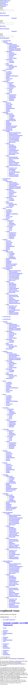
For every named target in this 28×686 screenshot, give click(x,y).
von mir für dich (7, 40)
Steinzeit (11, 159)
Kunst (4, 70)
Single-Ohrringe (13, 58)
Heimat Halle (12, 154)
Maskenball (11, 173)
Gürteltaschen (12, 96)
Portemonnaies (12, 97)
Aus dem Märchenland (14, 172)
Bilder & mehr (9, 113)
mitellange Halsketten (14, 46)
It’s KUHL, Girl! (13, 168)
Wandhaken (9, 123)
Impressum (5, 630)
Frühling (8, 131)
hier (6, 672)
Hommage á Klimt (13, 546)
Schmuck (5, 42)
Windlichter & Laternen (11, 126)
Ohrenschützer (12, 86)
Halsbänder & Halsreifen (15, 50)
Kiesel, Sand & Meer (14, 158)
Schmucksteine (6, 648)
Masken (8, 77)
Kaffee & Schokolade (14, 162)
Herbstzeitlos (12, 161)
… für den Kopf (10, 82)
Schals (10, 90)
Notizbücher (9, 107)
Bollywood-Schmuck (14, 153)
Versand (5, 632)
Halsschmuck (9, 43)
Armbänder (11, 62)
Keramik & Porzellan (11, 120)
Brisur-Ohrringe (13, 54)
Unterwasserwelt (13, 151)
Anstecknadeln (9, 65)
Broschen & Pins (13, 66)
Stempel (8, 109)
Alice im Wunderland (14, 140)
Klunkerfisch (21, 658)
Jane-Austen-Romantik (14, 519)
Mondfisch (5, 646)
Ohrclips (11, 56)
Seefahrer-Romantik (13, 174)
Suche (1, 7)
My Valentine (12, 170)
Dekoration (5, 112)
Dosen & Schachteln (11, 127)
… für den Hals (9, 88)
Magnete (8, 111)
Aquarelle (8, 74)
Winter (7, 166)
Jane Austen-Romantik (14, 136)
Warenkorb (14, 18)
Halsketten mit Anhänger (15, 48)
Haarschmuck (9, 69)
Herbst (7, 155)
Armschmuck (9, 59)
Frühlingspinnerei (13, 516)
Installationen (12, 119)
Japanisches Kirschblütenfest (15, 135)
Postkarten (8, 103)
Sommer (8, 143)
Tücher (10, 89)
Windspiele (8, 124)
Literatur (8, 79)
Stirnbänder (11, 85)
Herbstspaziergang (13, 157)
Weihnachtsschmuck (14, 176)
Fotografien (8, 105)
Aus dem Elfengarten (14, 139)
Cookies (5, 645)
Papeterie (5, 101)
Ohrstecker (11, 55)
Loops (10, 92)
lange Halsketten (13, 47)
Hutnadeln (11, 67)
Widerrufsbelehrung (7, 633)
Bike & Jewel (12, 142)
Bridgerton (11, 144)
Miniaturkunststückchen (14, 165)
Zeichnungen (9, 73)
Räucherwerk (9, 128)
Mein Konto (3, 13)
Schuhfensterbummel (14, 150)
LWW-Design (12, 658)
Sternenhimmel (12, 146)
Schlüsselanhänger (10, 108)
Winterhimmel (12, 169)
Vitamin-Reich (12, 149)
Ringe (7, 63)
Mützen (11, 84)
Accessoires (6, 81)
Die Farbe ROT (12, 147)
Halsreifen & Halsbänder (15, 329)
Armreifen (11, 61)
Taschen (8, 93)
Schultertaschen (12, 94)
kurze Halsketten (13, 44)
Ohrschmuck (9, 51)
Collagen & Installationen (12, 75)
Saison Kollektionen (8, 130)
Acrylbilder (8, 71)
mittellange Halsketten (14, 325)
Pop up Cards (9, 78)
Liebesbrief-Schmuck (14, 138)
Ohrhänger (11, 52)
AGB (4, 634)
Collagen (11, 117)
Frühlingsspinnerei (13, 134)
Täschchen (11, 100)
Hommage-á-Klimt (13, 163)
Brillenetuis (11, 98)
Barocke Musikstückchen (15, 132)
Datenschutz (6, 643)
